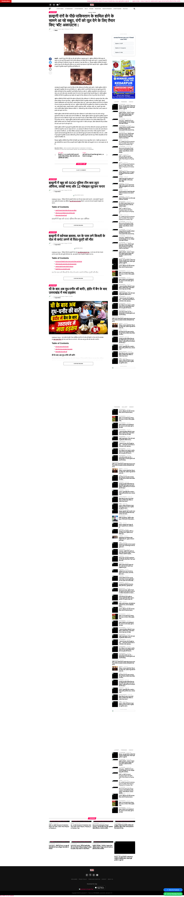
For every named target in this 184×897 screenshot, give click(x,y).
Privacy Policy (83, 879)
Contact (104, 879)
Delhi (86, 8)
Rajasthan (98, 8)
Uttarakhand (69, 8)
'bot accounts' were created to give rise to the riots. (78, 148)
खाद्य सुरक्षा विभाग (57, 339)
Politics (125, 8)
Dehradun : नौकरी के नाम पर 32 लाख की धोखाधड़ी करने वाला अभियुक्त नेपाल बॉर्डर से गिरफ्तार (144, 1)
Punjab (91, 8)
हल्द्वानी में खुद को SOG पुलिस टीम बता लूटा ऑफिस (65, 210)
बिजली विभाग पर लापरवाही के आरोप (62, 269)
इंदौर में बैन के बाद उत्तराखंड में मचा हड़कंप (63, 349)
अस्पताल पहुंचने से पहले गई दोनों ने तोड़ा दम (64, 266)
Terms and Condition (94, 879)
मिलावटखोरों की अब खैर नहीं (61, 351)
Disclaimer (74, 879)
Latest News (59, 8)
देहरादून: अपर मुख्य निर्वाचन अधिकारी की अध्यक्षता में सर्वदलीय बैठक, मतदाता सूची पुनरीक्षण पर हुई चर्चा (48, 1)
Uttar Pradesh (79, 8)
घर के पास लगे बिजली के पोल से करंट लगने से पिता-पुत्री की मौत (68, 261)
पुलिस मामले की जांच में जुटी (61, 215)
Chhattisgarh (117, 8)
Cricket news (92, 12)
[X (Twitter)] (90, 874)
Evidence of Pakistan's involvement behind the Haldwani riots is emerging (74, 149)
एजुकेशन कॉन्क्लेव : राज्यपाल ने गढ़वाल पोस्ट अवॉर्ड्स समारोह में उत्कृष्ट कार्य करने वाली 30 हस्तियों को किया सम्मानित (97, 1)
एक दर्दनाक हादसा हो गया (83, 252)
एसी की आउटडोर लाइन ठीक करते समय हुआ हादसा (65, 264)
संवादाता (56, 30)
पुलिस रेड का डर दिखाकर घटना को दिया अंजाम (65, 213)
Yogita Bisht (58, 191)
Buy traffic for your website (7, 895)
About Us (110, 879)
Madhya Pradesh (107, 8)
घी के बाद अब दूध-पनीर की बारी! (62, 346)
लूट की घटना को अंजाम (75, 201)
